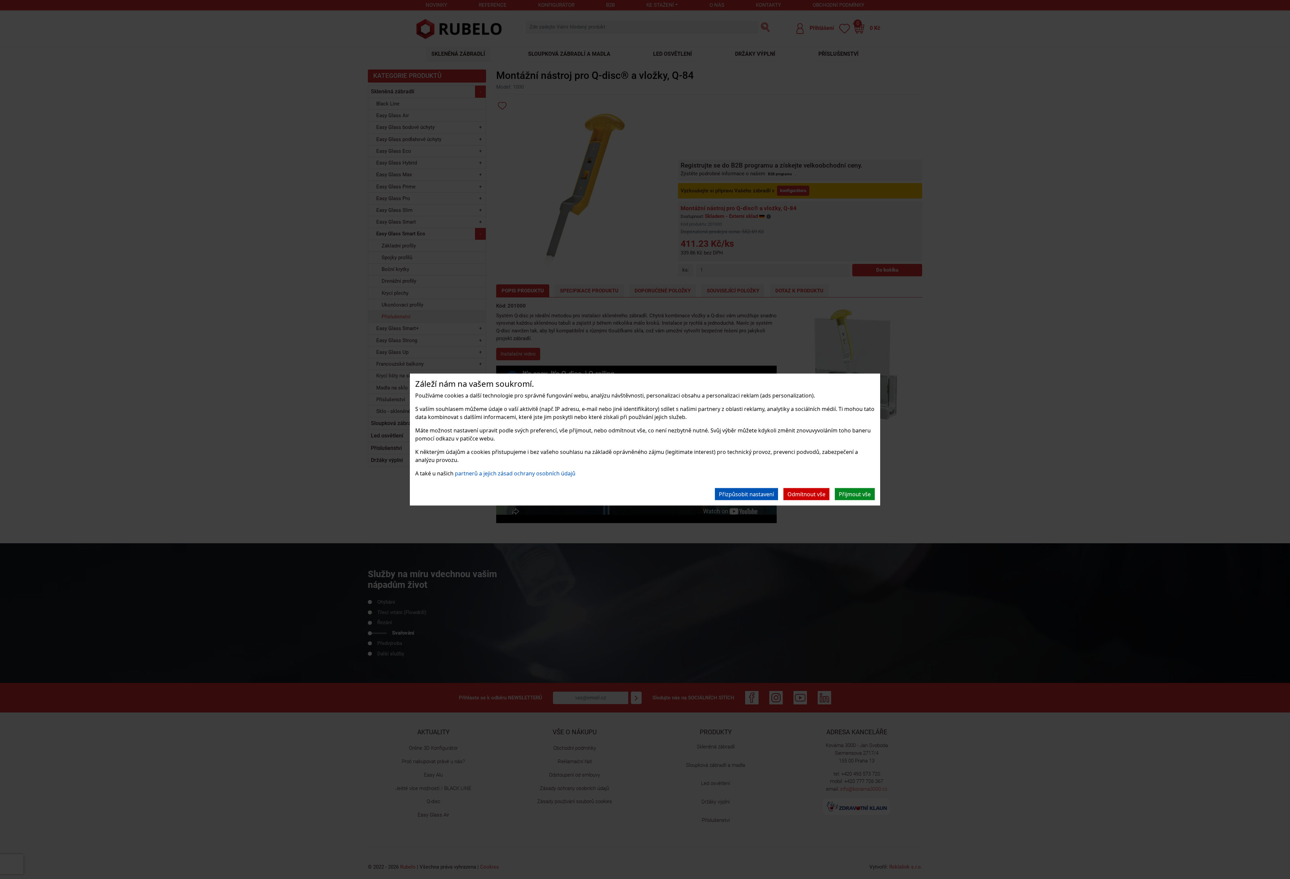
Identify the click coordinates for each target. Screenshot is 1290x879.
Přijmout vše (855, 494)
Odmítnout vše (806, 494)
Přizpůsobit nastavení (746, 494)
